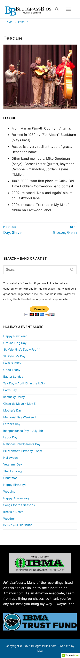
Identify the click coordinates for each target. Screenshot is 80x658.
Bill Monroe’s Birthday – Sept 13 (24, 451)
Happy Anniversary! (16, 498)
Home (8, 22)
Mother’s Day (12, 410)
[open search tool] (57, 9)
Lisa (40, 650)
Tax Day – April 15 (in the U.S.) (24, 383)
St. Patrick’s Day (14, 356)
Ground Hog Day (14, 343)
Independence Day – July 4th (23, 430)
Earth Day (10, 390)
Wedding (9, 491)
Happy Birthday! (14, 484)
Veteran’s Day (12, 464)
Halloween (10, 457)
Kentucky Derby (14, 397)
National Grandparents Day (21, 444)
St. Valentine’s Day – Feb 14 (21, 349)
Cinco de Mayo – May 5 (19, 403)
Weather (9, 518)
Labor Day (10, 437)
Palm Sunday (12, 363)
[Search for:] (40, 269)
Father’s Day (11, 424)
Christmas (10, 478)
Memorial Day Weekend (19, 417)
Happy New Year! (15, 336)
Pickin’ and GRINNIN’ (17, 525)
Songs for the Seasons (19, 505)
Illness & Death (13, 512)
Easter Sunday (13, 376)
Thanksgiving (12, 471)
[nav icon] (68, 9)
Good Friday (11, 369)
